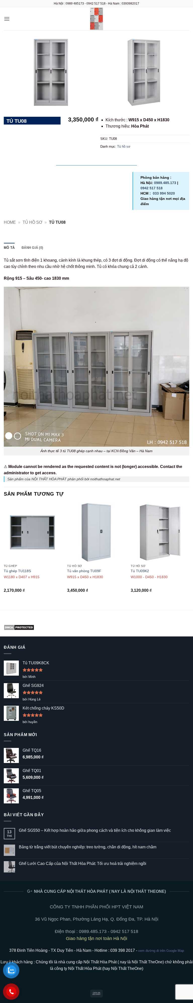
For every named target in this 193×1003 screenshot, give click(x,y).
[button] (7, 19)
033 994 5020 (164, 193)
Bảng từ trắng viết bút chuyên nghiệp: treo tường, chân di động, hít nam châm (87, 847)
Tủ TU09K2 (140, 571)
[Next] (189, 552)
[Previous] (4, 552)
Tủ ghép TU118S (17, 571)
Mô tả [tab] (9, 248)
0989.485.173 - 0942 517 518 (108, 931)
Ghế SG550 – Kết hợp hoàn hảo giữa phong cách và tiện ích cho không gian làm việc (95, 830)
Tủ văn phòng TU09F (84, 571)
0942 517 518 (151, 188)
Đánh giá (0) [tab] (32, 248)
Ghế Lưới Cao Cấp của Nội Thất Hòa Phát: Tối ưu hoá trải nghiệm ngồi (82, 863)
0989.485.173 (165, 183)
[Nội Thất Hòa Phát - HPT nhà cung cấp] (96, 19)
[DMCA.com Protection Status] (19, 627)
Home (10, 222)
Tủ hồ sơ (123, 146)
